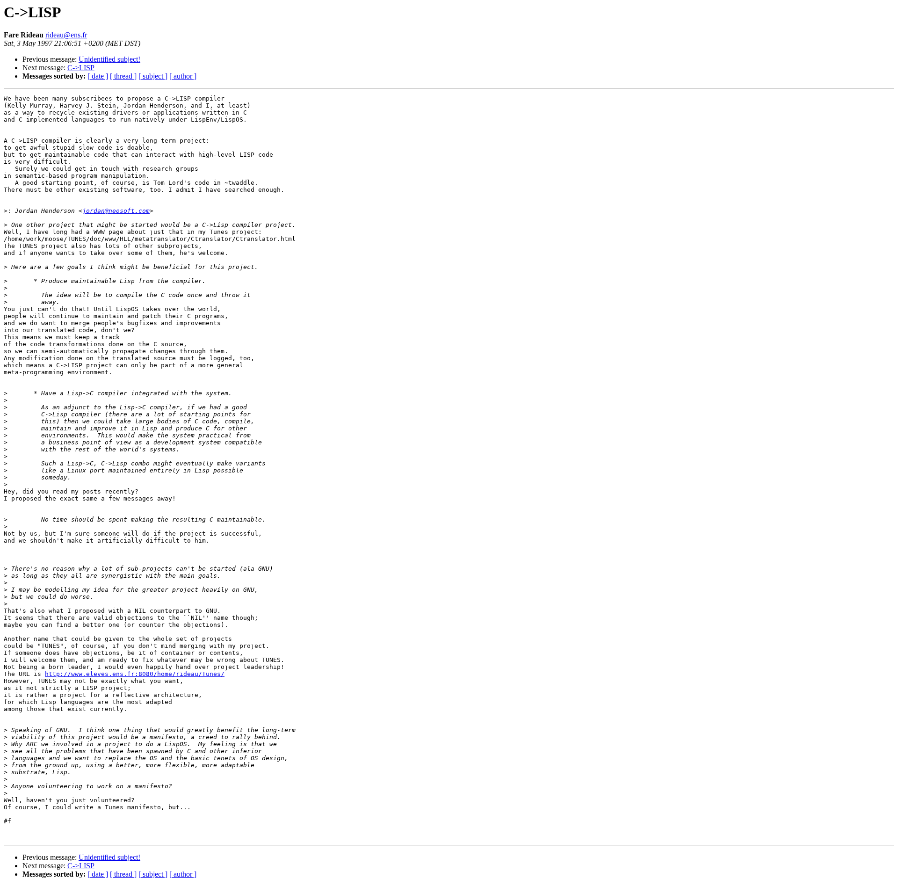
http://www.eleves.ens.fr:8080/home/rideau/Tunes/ (134, 673)
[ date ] (97, 76)
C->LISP (80, 68)
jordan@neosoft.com (116, 210)
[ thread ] (123, 76)
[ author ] (182, 76)
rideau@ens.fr (66, 35)
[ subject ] (152, 76)
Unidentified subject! (109, 59)
